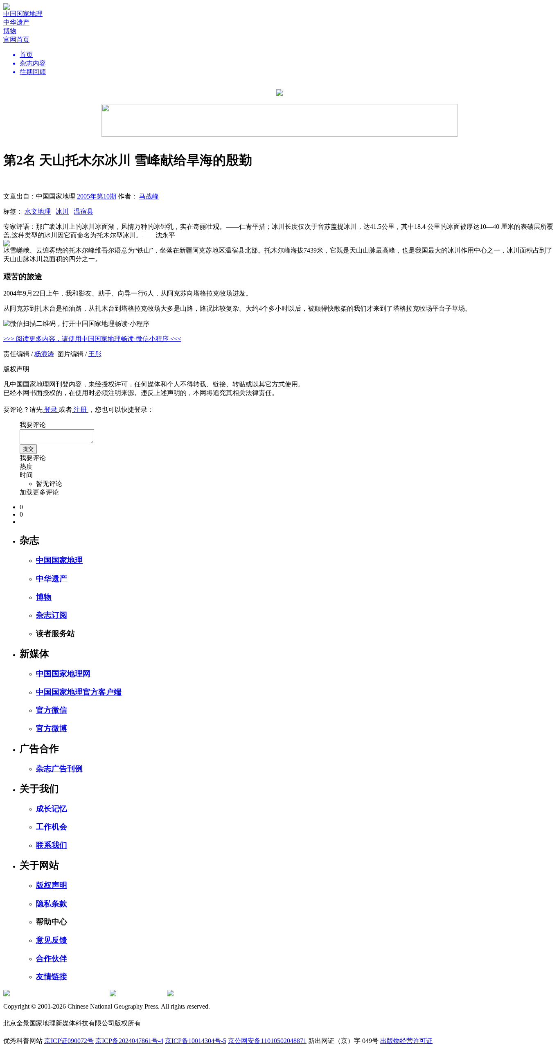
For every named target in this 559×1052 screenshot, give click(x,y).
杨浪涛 (44, 353)
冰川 (62, 211)
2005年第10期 (96, 196)
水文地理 (38, 211)
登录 (51, 409)
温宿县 (83, 211)
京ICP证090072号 (69, 1040)
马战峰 (149, 196)
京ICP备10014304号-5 (195, 1040)
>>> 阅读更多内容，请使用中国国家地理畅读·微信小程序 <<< (92, 338)
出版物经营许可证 (406, 1040)
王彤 (94, 353)
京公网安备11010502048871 (267, 1040)
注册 (80, 409)
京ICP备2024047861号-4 (129, 1040)
